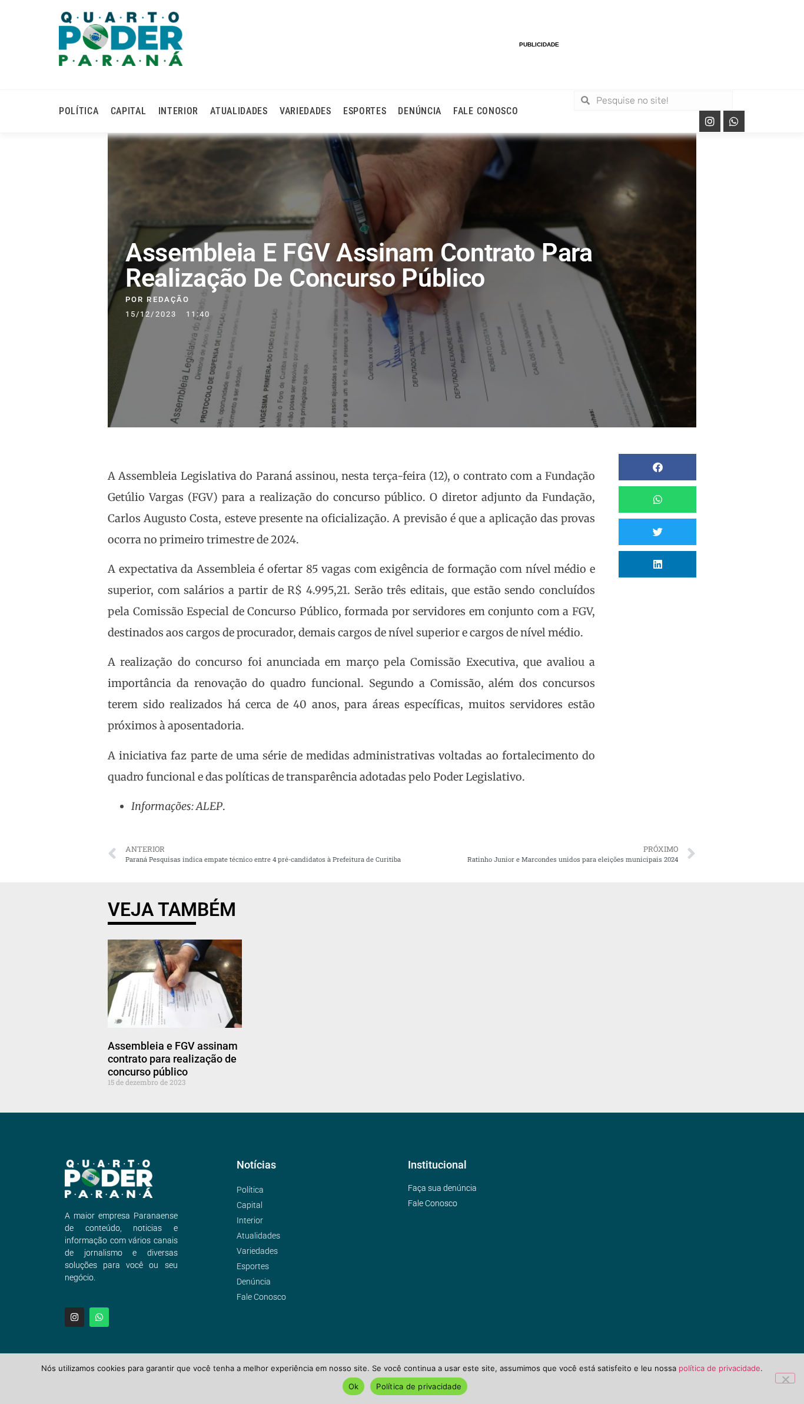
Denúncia (419, 111)
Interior (178, 111)
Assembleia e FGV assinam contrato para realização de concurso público (173, 1058)
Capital (129, 111)
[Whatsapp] (734, 121)
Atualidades (239, 111)
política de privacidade (719, 1368)
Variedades (305, 111)
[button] (657, 467)
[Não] (785, 1378)
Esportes (365, 111)
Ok (353, 1386)
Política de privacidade (418, 1386)
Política (79, 111)
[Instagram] (709, 121)
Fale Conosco (485, 111)
